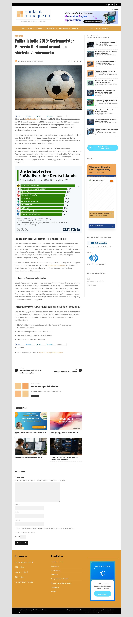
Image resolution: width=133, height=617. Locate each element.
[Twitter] (112, 4)
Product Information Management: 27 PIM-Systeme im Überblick (105, 62)
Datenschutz (55, 566)
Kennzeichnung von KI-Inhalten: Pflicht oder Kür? (29, 457)
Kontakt (53, 591)
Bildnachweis (55, 587)
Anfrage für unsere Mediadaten (60, 579)
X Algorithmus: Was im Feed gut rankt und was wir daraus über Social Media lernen (64, 458)
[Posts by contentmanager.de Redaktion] (16, 61)
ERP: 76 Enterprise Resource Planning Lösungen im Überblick (106, 52)
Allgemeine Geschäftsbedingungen (61, 583)
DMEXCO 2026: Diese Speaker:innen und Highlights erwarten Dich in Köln (64, 433)
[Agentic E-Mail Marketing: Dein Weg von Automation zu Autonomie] (28, 421)
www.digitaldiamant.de (24, 582)
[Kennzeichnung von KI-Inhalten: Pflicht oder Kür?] (28, 446)
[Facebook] (106, 4)
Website (17, 520)
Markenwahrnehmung (56, 265)
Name (17, 504)
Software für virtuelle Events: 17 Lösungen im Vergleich (104, 110)
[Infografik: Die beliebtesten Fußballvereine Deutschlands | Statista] (48, 199)
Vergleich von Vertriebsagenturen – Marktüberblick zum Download (105, 91)
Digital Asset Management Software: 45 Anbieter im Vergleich (106, 43)
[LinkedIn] (109, 4)
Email (17, 512)
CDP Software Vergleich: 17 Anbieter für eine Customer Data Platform (106, 101)
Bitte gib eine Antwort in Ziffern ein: (25, 532)
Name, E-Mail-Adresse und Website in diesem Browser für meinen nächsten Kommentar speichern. (46, 528)
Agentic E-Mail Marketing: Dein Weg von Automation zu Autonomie (30, 433)
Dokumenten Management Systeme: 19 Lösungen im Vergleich (105, 120)
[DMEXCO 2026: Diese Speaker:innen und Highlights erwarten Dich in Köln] (63, 421)
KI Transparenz (55, 570)
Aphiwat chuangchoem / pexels (51, 352)
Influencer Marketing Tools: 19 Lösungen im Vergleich (106, 130)
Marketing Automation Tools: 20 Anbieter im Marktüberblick (104, 81)
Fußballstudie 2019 (32, 119)
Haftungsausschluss (57, 562)
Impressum (54, 574)
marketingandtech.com (96, 264)
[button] (20, 116)
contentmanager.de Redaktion (25, 61)
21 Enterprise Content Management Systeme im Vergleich (105, 72)
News (16, 36)
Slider (20, 36)
